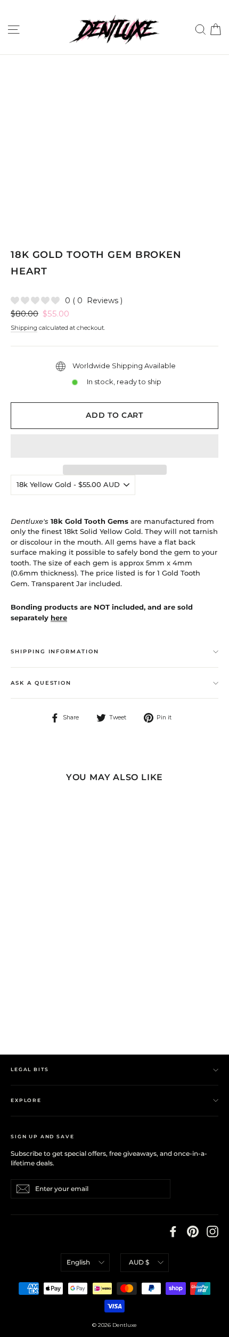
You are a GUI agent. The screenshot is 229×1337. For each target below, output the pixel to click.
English (78, 1262)
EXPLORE (26, 1100)
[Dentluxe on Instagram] (212, 1231)
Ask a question (41, 683)
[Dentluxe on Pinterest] (193, 1231)
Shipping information (55, 651)
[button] (114, 446)
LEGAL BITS (29, 1069)
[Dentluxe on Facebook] (173, 1231)
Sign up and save (43, 1136)
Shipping (24, 327)
